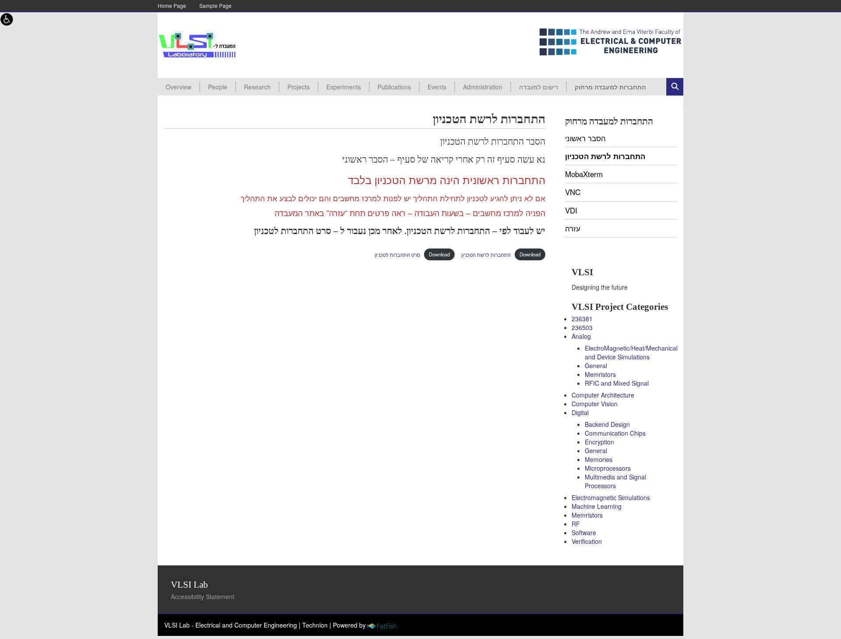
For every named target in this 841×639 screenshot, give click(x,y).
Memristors (600, 374)
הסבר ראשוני (585, 137)
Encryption (599, 441)
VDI (571, 210)
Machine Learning (597, 506)
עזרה (572, 228)
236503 (582, 327)
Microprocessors (608, 468)
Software (584, 532)
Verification (587, 541)
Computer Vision (595, 403)
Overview (178, 86)
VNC (572, 191)
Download (530, 254)
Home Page (172, 5)
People (217, 86)
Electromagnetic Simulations (611, 497)
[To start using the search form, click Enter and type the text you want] (674, 87)
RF (576, 523)
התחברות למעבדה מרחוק (610, 86)
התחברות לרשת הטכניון (486, 254)
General (596, 365)
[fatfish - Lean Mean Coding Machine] (381, 625)
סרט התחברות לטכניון (397, 254)
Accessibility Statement (202, 596)
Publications (394, 86)
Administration (482, 86)
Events (437, 86)
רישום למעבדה (538, 86)
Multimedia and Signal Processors (615, 481)
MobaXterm (584, 173)
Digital (580, 412)
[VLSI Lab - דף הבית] (197, 44)
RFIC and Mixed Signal (617, 383)
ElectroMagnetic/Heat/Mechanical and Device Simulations (631, 352)
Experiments (343, 86)
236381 (582, 318)
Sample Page (215, 5)
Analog (581, 336)
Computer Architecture (603, 394)
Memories (598, 459)
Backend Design (607, 424)
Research (257, 86)
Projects (298, 86)
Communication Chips (615, 433)
